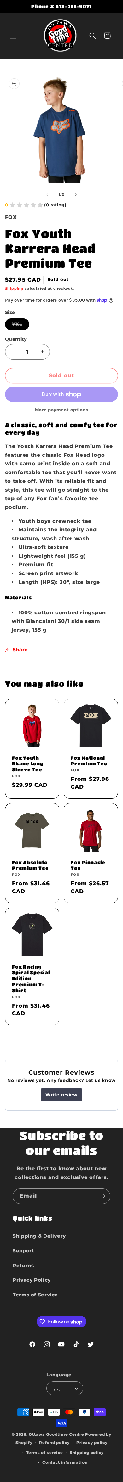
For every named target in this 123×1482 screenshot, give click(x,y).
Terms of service (44, 1453)
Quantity (16, 339)
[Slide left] (47, 195)
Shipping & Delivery (39, 1236)
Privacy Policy (32, 1280)
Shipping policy (87, 1453)
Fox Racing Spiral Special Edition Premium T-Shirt (31, 978)
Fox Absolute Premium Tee (30, 865)
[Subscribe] (103, 1196)
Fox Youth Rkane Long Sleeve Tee (28, 763)
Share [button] (20, 649)
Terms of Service (35, 1295)
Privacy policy (91, 1442)
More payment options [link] (61, 409)
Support (23, 1251)
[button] (13, 35)
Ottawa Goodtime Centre (57, 1434)
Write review (61, 1095)
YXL (20, 325)
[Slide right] (76, 195)
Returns (23, 1265)
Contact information (64, 1462)
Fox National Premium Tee (89, 760)
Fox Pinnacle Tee (88, 865)
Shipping (14, 289)
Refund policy (54, 1442)
